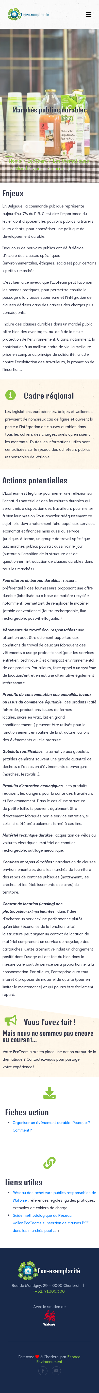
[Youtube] (56, 1370)
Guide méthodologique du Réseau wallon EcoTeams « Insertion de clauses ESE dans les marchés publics (51, 1222)
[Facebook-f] (42, 1370)
